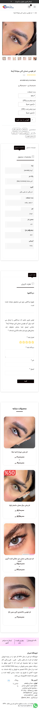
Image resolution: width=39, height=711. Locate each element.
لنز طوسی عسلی (24, 133)
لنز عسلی (14, 133)
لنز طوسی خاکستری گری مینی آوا (19, 612)
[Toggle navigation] (34, 7)
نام (32, 360)
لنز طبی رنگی (16, 129)
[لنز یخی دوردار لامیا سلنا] (19, 432)
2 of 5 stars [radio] (29, 342)
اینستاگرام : (29, 697)
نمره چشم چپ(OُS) (29, 100)
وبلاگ (16, 680)
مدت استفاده (32, 92)
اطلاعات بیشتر (20, 617)
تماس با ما (15, 684)
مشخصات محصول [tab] (19, 148)
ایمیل (31, 369)
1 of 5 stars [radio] (32, 342)
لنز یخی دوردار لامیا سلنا (19, 452)
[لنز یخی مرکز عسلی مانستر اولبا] (19, 486)
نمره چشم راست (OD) (28, 109)
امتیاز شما (30, 337)
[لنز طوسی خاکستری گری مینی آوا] (19, 592)
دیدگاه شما (30, 347)
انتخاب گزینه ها (19, 457)
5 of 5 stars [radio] (20, 342)
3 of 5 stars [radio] (26, 342)
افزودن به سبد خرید (22, 120)
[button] (6, 25)
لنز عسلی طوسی (30, 136)
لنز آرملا (25, 129)
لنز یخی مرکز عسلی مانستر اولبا (19, 505)
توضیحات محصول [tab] (30, 148)
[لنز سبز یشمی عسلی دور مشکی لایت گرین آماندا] (19, 539)
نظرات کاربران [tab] (32, 275)
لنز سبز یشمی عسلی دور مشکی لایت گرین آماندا (19, 560)
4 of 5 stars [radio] (23, 342)
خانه (36, 13)
